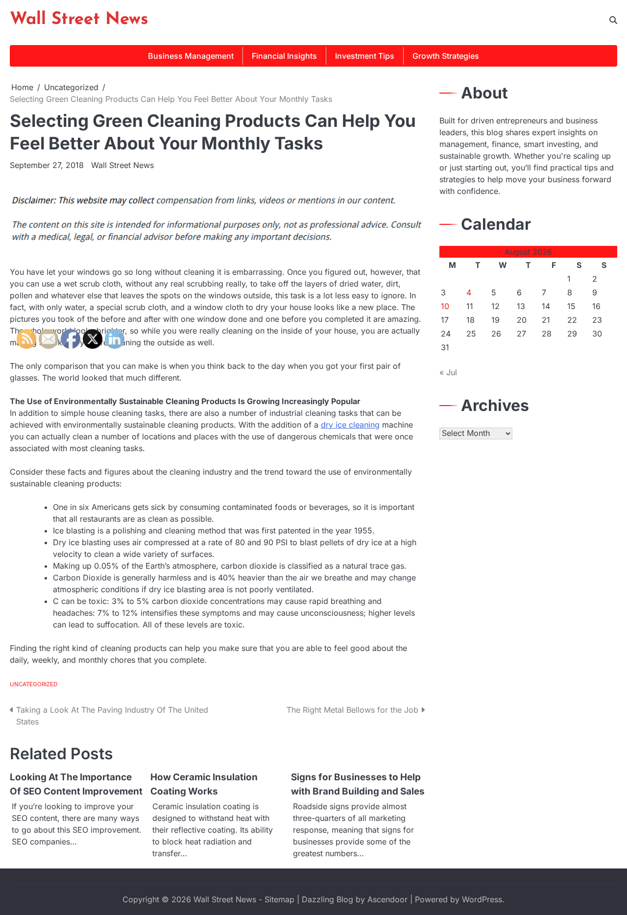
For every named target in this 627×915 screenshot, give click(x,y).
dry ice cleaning (350, 425)
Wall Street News (79, 19)
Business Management (191, 56)
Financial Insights (284, 56)
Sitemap (279, 899)
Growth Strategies (445, 56)
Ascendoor (387, 899)
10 (445, 306)
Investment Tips (364, 56)
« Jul (448, 372)
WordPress (482, 899)
